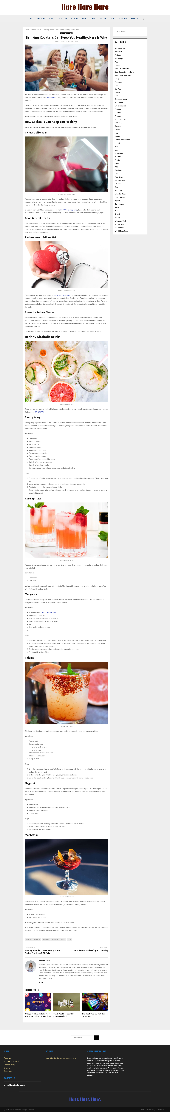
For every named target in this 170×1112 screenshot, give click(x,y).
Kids (117, 146)
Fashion (118, 109)
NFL (116, 167)
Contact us (8, 1071)
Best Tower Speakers (123, 75)
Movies (118, 157)
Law (116, 150)
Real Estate (119, 177)
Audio (93, 19)
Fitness (118, 116)
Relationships (120, 180)
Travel (117, 214)
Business (118, 82)
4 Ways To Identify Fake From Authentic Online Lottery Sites (38, 1015)
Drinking (55, 939)
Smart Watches (121, 194)
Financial (135, 19)
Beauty (117, 65)
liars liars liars (85, 7)
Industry (118, 143)
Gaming (74, 19)
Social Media (120, 197)
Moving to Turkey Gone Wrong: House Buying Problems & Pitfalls (42, 952)
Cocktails (46, 939)
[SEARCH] (142, 31)
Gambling (118, 123)
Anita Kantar (61, 41)
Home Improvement (122, 140)
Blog (117, 79)
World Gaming (120, 224)
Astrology (62, 19)
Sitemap (7, 1068)
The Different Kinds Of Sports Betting (90, 950)
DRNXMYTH (39, 412)
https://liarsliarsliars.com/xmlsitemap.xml (61, 1058)
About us (41, 19)
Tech (84, 19)
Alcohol (28, 939)
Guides (118, 130)
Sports (103, 19)
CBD (116, 96)
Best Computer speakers (124, 72)
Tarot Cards (119, 204)
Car (112, 19)
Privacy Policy (9, 1065)
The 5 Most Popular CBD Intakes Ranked (63, 1015)
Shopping (118, 190)
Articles (118, 55)
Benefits (37, 939)
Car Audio (119, 89)
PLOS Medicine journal (68, 210)
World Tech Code (121, 231)
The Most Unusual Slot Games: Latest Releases (95, 1015)
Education (122, 19)
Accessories (120, 48)
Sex (116, 187)
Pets (116, 174)
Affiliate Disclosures (11, 1061)
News (51, 19)
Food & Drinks (64, 33)
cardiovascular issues (62, 295)
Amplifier (118, 52)
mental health (52, 97)
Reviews (118, 184)
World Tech (119, 228)
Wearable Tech (120, 221)
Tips (71, 33)
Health (63, 939)
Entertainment (120, 106)
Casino (117, 92)
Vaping (117, 217)
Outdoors (118, 170)
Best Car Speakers (122, 69)
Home (30, 19)
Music (117, 160)
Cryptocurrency (121, 99)
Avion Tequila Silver (49, 612)
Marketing (119, 153)
